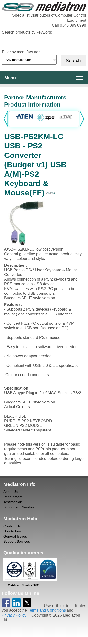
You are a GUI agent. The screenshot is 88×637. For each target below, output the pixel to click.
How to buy (12, 531)
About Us (10, 492)
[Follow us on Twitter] (27, 606)
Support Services (16, 541)
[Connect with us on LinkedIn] (16, 606)
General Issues (15, 536)
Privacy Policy (14, 615)
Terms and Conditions (47, 610)
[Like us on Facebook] (6, 606)
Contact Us (12, 526)
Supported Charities (18, 507)
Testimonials (12, 502)
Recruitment (12, 497)
